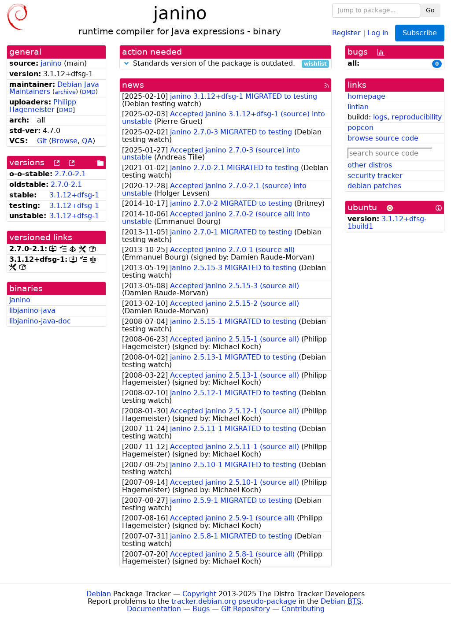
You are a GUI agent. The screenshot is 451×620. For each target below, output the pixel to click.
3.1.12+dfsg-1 (74, 195)
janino (51, 63)
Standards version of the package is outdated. (229, 63)
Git (42, 141)
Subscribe (420, 33)
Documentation (154, 609)
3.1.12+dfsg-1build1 (387, 222)
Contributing (303, 609)
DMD (89, 92)
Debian (98, 594)
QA (87, 141)
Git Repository (245, 609)
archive (65, 92)
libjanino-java (32, 310)
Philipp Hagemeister (42, 106)
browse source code (382, 138)
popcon (360, 127)
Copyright (199, 594)
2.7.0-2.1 (70, 174)
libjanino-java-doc (40, 321)
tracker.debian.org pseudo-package (233, 601)
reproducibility (417, 117)
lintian (358, 107)
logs (380, 117)
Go (430, 10)
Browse (65, 141)
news (133, 85)
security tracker (375, 175)
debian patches (374, 186)
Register (346, 32)
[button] (126, 63)
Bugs (201, 609)
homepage (366, 96)
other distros (369, 165)
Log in (377, 32)
